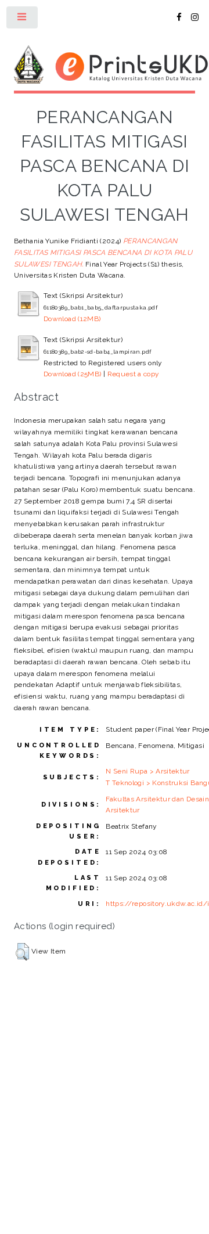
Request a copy (133, 374)
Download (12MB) (72, 319)
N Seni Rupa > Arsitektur (148, 771)
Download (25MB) (72, 374)
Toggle (22, 19)
